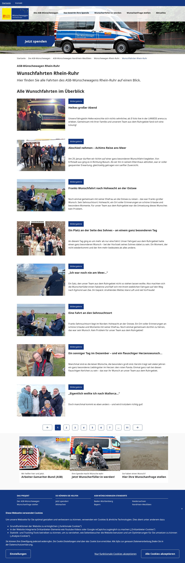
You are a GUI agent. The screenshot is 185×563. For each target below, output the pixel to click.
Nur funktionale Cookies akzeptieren (116, 553)
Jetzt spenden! (62, 501)
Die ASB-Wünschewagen (39, 58)
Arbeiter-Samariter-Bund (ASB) (42, 477)
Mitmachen (61, 504)
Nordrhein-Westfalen (141, 504)
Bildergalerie (76, 101)
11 (127, 427)
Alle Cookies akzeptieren (160, 553)
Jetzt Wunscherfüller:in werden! (93, 477)
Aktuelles (161, 12)
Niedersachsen (139, 501)
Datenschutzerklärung (21, 544)
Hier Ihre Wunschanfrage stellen (144, 477)
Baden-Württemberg (103, 501)
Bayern (97, 504)
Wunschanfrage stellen (139, 12)
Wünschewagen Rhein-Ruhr (106, 58)
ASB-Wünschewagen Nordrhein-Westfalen (72, 58)
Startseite (6, 3)
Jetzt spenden (36, 41)
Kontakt (18, 3)
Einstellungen (18, 553)
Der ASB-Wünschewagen (28, 501)
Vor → (137, 428)
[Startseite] (15, 15)
